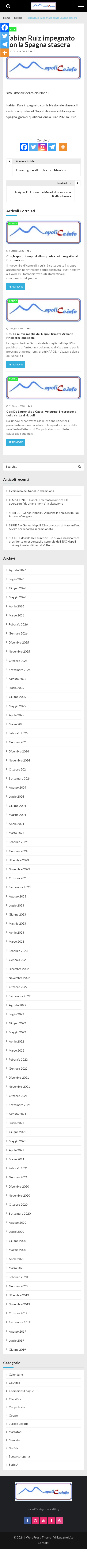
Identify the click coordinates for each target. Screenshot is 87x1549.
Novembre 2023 (19, 869)
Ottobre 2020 (18, 1204)
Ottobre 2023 (18, 878)
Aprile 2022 (16, 1041)
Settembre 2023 (20, 887)
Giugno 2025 (17, 697)
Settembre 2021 (20, 1105)
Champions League (21, 1391)
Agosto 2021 (17, 1114)
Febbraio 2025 (18, 733)
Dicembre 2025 (19, 642)
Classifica (15, 1399)
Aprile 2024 (16, 824)
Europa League (19, 1423)
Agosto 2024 (17, 787)
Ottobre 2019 (18, 1313)
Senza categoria (19, 1456)
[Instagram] (42, 147)
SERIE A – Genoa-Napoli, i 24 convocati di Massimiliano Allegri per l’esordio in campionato (44, 527)
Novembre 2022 (19, 978)
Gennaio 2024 (18, 851)
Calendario (16, 1374)
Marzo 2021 (16, 1159)
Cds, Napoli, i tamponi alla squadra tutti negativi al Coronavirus (42, 258)
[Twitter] (33, 147)
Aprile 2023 (16, 932)
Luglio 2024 (16, 796)
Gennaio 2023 (18, 960)
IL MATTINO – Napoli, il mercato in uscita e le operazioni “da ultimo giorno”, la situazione (39, 501)
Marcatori (15, 1432)
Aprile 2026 (16, 606)
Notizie (11, 29)
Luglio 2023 (16, 905)
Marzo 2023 (16, 941)
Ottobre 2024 (18, 769)
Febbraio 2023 (18, 950)
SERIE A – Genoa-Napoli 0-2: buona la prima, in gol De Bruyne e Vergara (44, 514)
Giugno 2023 (17, 914)
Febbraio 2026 (18, 624)
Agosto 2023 (17, 896)
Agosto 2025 (17, 678)
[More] (63, 147)
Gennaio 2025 (18, 742)
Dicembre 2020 (19, 1186)
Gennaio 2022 (18, 1068)
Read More (16, 286)
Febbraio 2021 (18, 1168)
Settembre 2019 (20, 1322)
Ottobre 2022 (18, 987)
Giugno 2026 (17, 588)
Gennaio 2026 (18, 633)
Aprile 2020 (16, 1259)
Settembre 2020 (20, 1213)
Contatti (43, 1543)
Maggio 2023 (17, 923)
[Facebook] (24, 147)
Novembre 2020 (19, 1195)
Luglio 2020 (16, 1231)
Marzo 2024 (16, 833)
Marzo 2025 (16, 724)
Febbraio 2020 (18, 1277)
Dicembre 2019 (19, 1295)
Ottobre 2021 (18, 1096)
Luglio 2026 (16, 579)
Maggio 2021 (17, 1141)
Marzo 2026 (16, 615)
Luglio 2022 (16, 1014)
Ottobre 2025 (18, 660)
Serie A (13, 1464)
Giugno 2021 (17, 1132)
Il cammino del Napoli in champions (31, 491)
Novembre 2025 (19, 651)
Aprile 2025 (16, 715)
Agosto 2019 (17, 1331)
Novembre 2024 (19, 760)
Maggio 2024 (17, 814)
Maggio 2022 (17, 1032)
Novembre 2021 (19, 1086)
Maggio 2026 (17, 597)
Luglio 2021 (16, 1123)
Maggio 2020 (17, 1250)
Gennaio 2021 (18, 1177)
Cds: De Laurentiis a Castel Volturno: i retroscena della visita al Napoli (41, 413)
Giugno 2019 (17, 1349)
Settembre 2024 (20, 778)
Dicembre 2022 (19, 969)
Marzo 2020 (16, 1268)
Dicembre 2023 (19, 860)
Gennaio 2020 (18, 1286)
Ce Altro (14, 1382)
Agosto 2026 (17, 570)
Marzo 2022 (16, 1050)
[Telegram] (52, 147)
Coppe (13, 1415)
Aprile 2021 (16, 1150)
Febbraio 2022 (18, 1059)
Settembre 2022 (20, 996)
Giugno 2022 (17, 1023)
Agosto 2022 (17, 1005)
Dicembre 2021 (19, 1077)
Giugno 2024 (17, 805)
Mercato (14, 1440)
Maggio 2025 (17, 706)
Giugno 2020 (17, 1241)
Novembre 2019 (19, 1304)
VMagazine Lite (63, 1537)
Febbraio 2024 (18, 842)
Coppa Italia (17, 1407)
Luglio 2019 (16, 1340)
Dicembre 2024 (19, 751)
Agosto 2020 (17, 1222)
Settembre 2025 (20, 669)
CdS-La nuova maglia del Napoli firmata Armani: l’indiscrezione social (39, 335)
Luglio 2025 (16, 687)
